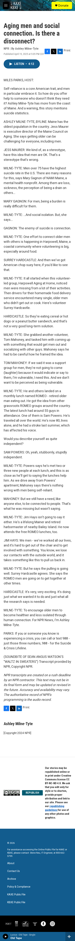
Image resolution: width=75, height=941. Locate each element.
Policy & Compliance (18, 886)
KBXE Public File (16, 902)
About (10, 863)
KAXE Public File (16, 894)
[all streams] (70, 936)
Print (67, 50)
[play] (5, 936)
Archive (11, 879)
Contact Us (13, 871)
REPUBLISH (32, 792)
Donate (63, 5)
